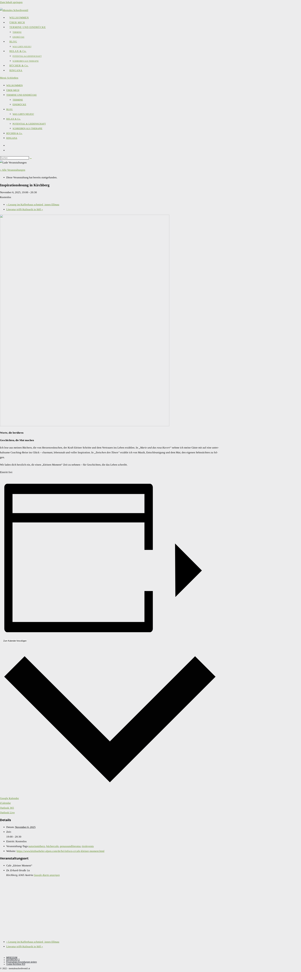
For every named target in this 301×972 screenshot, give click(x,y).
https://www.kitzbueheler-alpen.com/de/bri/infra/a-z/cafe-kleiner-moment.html (60, 851)
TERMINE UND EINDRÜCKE (21, 95)
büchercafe (52, 846)
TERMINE (18, 100)
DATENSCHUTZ (13, 960)
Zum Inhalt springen (11, 2)
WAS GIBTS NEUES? (23, 114)
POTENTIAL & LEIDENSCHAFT (29, 124)
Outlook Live (7, 812)
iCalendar (5, 803)
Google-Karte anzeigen (47, 875)
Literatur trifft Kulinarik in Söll (24, 209)
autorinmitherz (37, 846)
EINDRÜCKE (19, 104)
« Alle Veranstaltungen (12, 169)
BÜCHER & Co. (14, 133)
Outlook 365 (7, 807)
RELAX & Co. (13, 119)
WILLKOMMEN (14, 85)
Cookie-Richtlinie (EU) (15, 964)
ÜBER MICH (12, 90)
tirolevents (88, 846)
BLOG (9, 109)
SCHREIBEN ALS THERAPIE (27, 128)
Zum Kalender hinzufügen (14, 641)
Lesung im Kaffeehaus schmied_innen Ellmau (32, 204)
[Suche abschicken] (31, 158)
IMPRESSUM (11, 957)
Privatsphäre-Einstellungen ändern (21, 962)
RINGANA (11, 138)
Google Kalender (9, 798)
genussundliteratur (70, 846)
